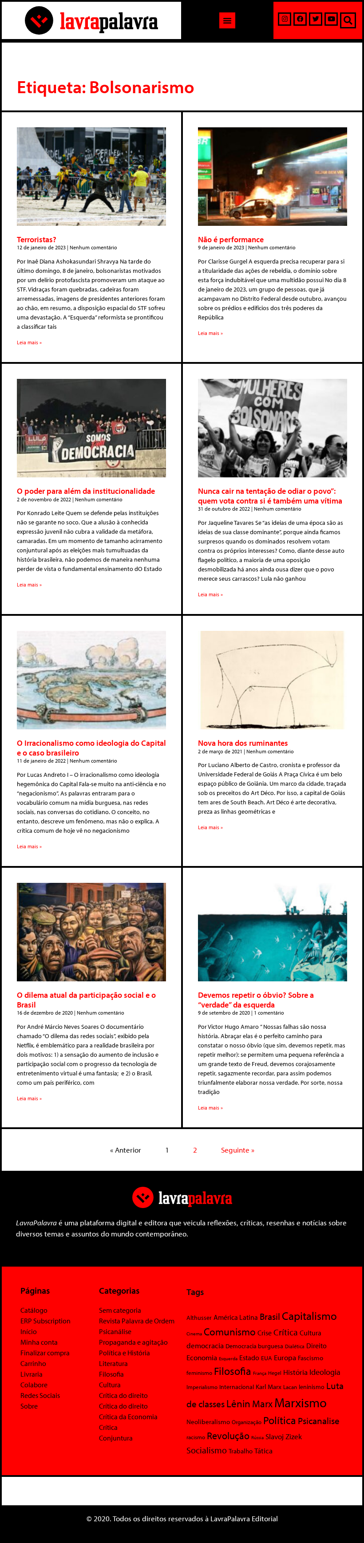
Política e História (124, 1352)
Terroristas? (36, 239)
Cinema (194, 1333)
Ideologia (324, 1371)
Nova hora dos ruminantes (243, 743)
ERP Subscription (45, 1320)
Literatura (113, 1363)
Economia (201, 1357)
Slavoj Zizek (283, 1436)
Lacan (290, 1386)
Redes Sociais (40, 1395)
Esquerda (228, 1358)
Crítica (108, 1427)
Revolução (228, 1435)
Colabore (33, 1384)
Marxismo (300, 1402)
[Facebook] (300, 19)
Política (279, 1420)
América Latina (236, 1317)
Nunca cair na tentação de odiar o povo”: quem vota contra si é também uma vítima (270, 496)
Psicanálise (115, 1331)
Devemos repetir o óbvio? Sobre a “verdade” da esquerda (256, 1000)
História (295, 1372)
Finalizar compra (45, 1352)
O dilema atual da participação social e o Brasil (86, 1000)
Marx (262, 1403)
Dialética (295, 1346)
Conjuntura (116, 1437)
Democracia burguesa (254, 1346)
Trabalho (241, 1451)
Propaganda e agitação (133, 1342)
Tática (263, 1450)
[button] (227, 20)
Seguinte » (237, 1149)
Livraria (31, 1374)
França (259, 1373)
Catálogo (33, 1310)
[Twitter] (315, 19)
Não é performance (231, 239)
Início (28, 1331)
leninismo (311, 1387)
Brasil (270, 1316)
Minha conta (39, 1342)
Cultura (110, 1384)
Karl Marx (268, 1386)
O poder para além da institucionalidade (86, 491)
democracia (205, 1345)
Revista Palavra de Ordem (136, 1320)
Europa (285, 1357)
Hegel (274, 1373)
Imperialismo (202, 1386)
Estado (249, 1357)
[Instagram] (284, 19)
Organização (246, 1421)
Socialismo (206, 1450)
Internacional (236, 1386)
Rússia (257, 1437)
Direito (316, 1345)
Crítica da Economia (128, 1416)
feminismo (199, 1372)
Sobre (29, 1405)
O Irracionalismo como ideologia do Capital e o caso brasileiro (91, 748)
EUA (266, 1358)
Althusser (199, 1318)
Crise (264, 1332)
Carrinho (33, 1363)
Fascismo (310, 1358)
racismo (195, 1437)
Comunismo (230, 1331)
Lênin (238, 1403)
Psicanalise (319, 1420)
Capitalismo (309, 1315)
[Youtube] (331, 19)
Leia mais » (29, 342)
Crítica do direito (123, 1395)
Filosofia (111, 1374)
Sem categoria (120, 1310)
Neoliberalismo (208, 1421)
